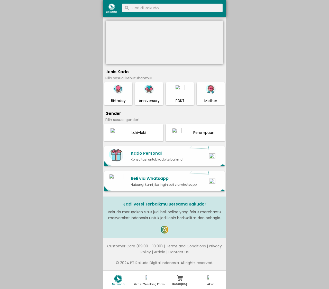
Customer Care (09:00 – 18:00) (135, 246)
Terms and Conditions (186, 246)
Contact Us (178, 252)
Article (159, 252)
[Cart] (180, 278)
